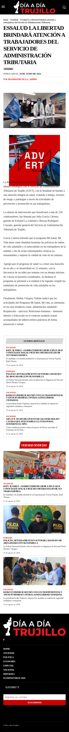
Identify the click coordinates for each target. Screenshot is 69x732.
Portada (10, 371)
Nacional (11, 393)
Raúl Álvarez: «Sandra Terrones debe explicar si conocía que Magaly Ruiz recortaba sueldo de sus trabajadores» (34, 353)
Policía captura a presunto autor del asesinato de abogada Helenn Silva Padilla (33, 375)
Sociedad (14, 20)
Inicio (5, 20)
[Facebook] (6, 86)
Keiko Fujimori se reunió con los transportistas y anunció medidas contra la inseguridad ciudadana (34, 398)
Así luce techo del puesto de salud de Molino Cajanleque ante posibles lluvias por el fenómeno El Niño (32, 421)
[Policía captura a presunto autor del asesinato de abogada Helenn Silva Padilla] (34, 519)
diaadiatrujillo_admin (22, 79)
